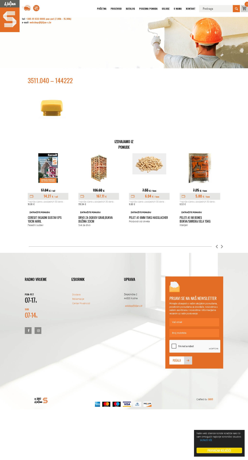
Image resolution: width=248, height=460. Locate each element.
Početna (101, 8)
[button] (216, 246)
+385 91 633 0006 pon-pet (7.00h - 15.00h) (48, 18)
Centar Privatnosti (81, 303)
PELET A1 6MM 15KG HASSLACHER (148, 218)
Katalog (130, 8)
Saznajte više (206, 440)
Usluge (166, 8)
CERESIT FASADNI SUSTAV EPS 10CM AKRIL (45, 219)
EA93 (210, 399)
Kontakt (190, 8)
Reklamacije (78, 298)
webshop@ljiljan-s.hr (40, 22)
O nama (178, 8)
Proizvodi (116, 8)
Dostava (76, 294)
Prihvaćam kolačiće (219, 450)
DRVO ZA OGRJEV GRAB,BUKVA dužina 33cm (95, 219)
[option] (48, 190)
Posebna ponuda (148, 8)
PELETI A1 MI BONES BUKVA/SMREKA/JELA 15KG (195, 219)
